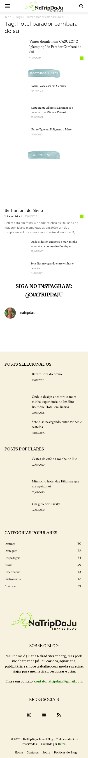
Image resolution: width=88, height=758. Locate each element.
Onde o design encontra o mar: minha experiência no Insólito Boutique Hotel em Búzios (54, 401)
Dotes (61, 744)
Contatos (33, 752)
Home (19, 752)
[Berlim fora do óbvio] (44, 185)
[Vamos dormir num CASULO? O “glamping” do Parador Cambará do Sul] (16, 47)
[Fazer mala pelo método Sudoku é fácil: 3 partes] (14, 329)
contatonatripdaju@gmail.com (58, 681)
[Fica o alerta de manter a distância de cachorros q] (74, 329)
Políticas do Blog (65, 752)
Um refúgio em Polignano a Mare (51, 129)
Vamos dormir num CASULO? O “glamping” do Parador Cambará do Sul (55, 46)
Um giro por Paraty (46, 504)
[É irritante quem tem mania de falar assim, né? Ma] (54, 342)
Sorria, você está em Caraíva (48, 86)
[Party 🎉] (54, 329)
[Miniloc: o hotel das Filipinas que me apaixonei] (16, 487)
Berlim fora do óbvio (24, 210)
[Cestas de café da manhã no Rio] (16, 465)
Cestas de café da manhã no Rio (54, 459)
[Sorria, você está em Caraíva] (16, 92)
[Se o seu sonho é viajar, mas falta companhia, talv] (14, 342)
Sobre (46, 752)
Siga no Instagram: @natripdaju (44, 290)
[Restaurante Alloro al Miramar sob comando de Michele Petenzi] (16, 113)
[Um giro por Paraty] (16, 510)
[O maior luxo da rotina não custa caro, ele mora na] (34, 329)
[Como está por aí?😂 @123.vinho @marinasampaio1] (34, 342)
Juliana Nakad (13, 216)
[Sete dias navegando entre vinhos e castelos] (16, 269)
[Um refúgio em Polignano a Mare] (16, 135)
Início (8, 17)
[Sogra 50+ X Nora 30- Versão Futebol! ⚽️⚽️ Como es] (74, 342)
